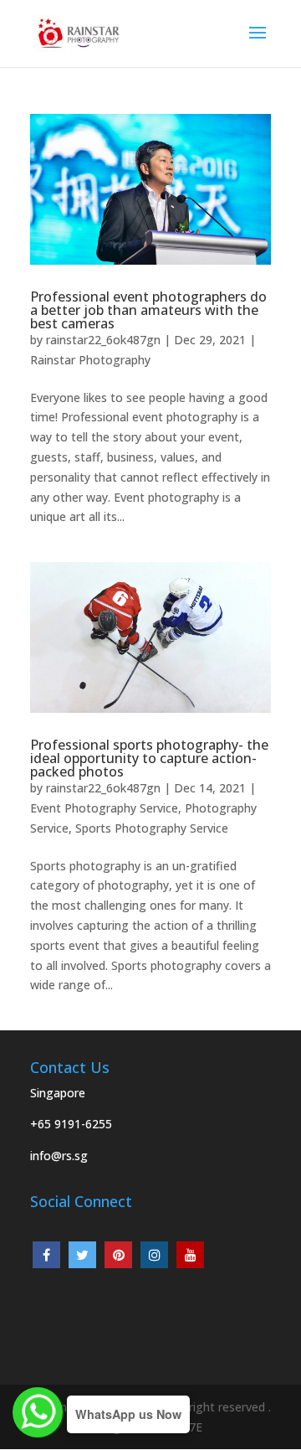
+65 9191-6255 (71, 1124)
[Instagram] (154, 1254)
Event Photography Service (104, 808)
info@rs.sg (59, 1156)
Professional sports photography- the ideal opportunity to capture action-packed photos (149, 758)
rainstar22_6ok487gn (103, 340)
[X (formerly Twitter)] (82, 1254)
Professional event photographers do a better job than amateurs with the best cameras (148, 310)
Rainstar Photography (90, 360)
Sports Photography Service (151, 828)
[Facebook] (46, 1254)
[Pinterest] (118, 1254)
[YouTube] (190, 1254)
